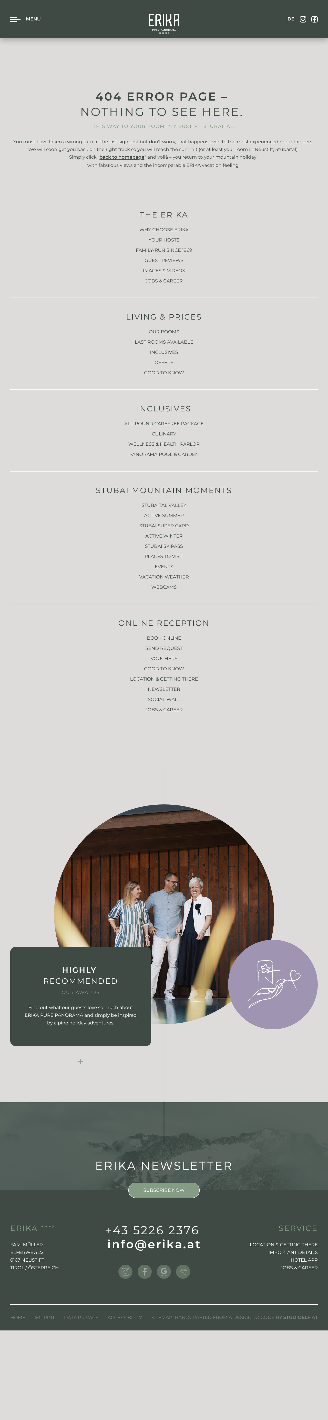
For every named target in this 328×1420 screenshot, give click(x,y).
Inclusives (164, 352)
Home (17, 1317)
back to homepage (121, 157)
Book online (164, 638)
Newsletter (164, 689)
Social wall (164, 699)
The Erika (164, 215)
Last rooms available (164, 342)
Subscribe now (163, 1190)
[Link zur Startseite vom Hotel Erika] (164, 24)
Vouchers (163, 658)
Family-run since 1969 (164, 250)
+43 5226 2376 (152, 1230)
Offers (164, 362)
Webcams (164, 587)
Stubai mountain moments (164, 490)
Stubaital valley (164, 505)
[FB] (314, 19)
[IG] (303, 19)
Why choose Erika (164, 230)
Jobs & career (164, 710)
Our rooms (164, 332)
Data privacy (81, 1317)
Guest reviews (164, 260)
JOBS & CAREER (164, 281)
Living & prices (164, 317)
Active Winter (163, 536)
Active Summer (164, 515)
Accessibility (125, 1317)
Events (164, 567)
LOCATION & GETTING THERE (284, 1245)
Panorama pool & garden (164, 454)
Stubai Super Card (164, 526)
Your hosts (164, 240)
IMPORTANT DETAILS (293, 1252)
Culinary (164, 434)
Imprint (45, 1317)
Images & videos (164, 271)
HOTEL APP (304, 1260)
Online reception (164, 623)
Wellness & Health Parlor (164, 444)
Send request (164, 648)
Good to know (164, 373)
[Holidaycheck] (183, 1272)
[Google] (164, 1272)
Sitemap (161, 1317)
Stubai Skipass (164, 546)
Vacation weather (164, 577)
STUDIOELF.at (300, 1318)
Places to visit (164, 556)
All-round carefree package (164, 424)
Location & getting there (164, 679)
